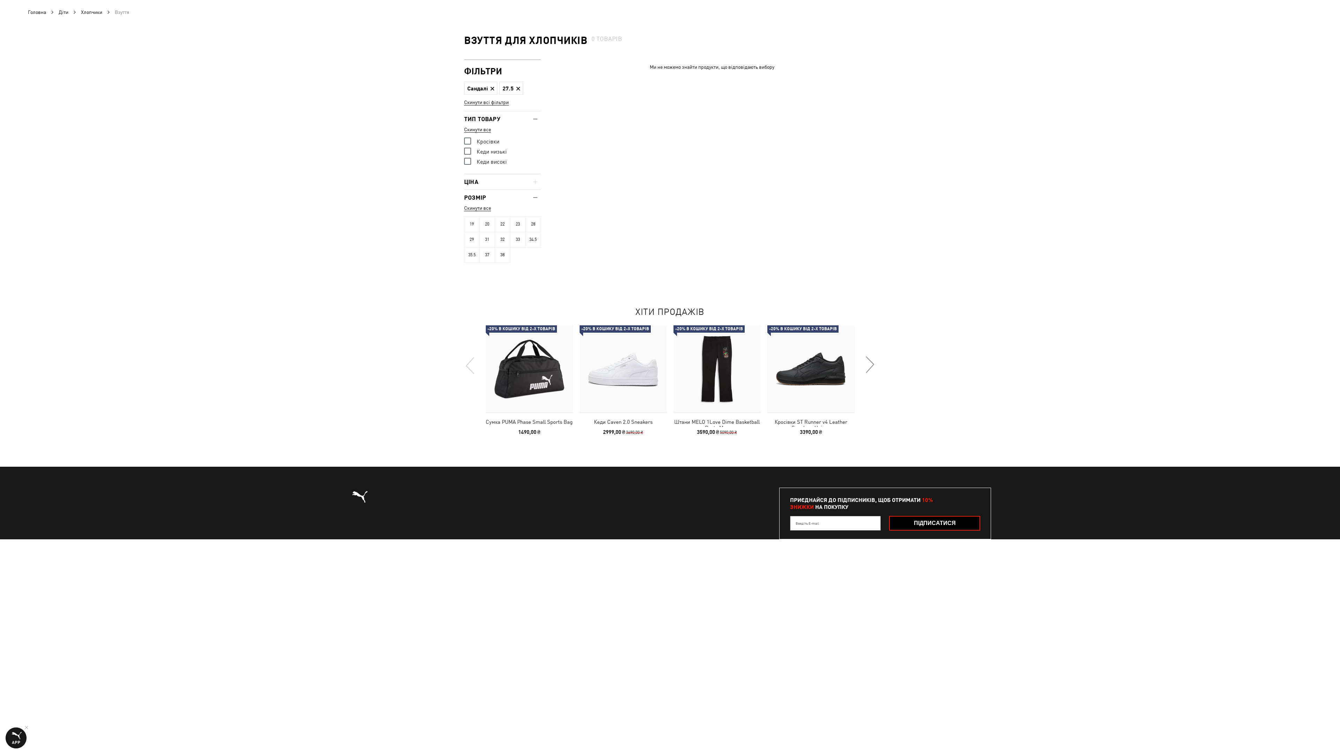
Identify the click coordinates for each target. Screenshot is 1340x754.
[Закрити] (802, 298)
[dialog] (670, 377)
